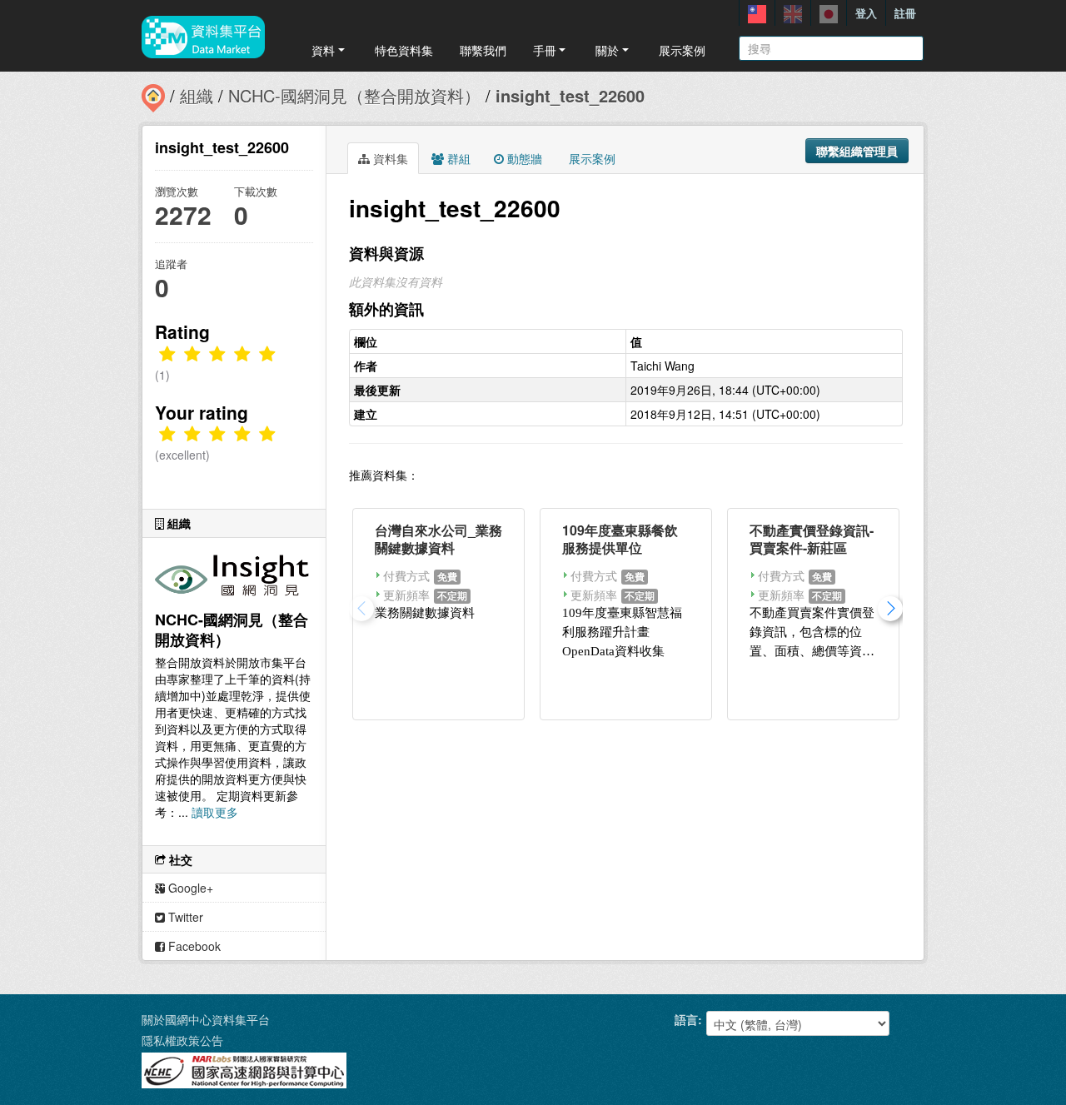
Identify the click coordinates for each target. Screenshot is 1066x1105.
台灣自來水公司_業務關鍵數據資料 (438, 538)
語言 (686, 1019)
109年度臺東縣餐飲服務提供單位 (620, 538)
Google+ (189, 887)
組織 (196, 95)
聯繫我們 (483, 50)
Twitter (184, 916)
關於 (607, 50)
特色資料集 (404, 50)
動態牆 (523, 158)
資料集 (389, 158)
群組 (457, 158)
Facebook (193, 946)
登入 (866, 13)
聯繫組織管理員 (857, 150)
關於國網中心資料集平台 (206, 1019)
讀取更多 (215, 812)
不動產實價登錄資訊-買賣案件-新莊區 (812, 538)
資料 (323, 50)
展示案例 (682, 50)
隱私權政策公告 (182, 1040)
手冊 (544, 50)
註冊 (905, 13)
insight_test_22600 (570, 95)
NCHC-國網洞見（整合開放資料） (354, 95)
